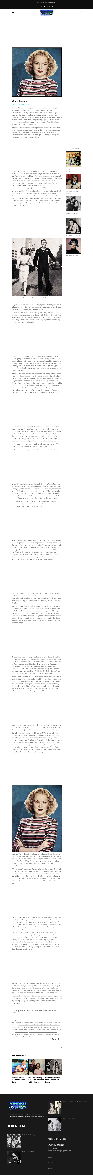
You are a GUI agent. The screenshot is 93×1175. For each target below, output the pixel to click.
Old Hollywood (26, 1027)
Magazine (14, 1027)
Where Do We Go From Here (23, 1036)
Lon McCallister (54, 1025)
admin (31, 104)
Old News (43, 1027)
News (19, 1027)
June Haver (37, 1025)
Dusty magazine (43, 1022)
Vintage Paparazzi (48, 1034)
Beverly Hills (25, 1022)
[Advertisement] (46, 29)
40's (13, 1022)
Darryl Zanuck (34, 1022)
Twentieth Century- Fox (30, 1034)
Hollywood (24, 104)
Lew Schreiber (45, 1025)
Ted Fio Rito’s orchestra (21, 1032)
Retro (25, 1029)
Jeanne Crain (29, 1025)
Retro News (31, 1029)
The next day (53, 1032)
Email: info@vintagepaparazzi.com (59, 1151)
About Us (50, 1168)
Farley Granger (53, 1022)
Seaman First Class (51, 1029)
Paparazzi (49, 1027)
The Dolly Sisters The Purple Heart (39, 1032)
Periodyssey (19, 1029)
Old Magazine (35, 1027)
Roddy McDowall (40, 1029)
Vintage (39, 1034)
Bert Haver (18, 1022)
